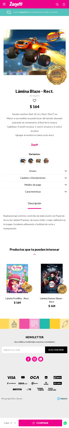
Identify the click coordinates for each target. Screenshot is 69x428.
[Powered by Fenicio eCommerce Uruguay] (62, 398)
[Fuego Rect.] (38, 161)
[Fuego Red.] (46, 161)
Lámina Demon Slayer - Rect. (51, 300)
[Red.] (30, 161)
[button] (63, 281)
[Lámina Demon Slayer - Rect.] (51, 278)
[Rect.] (23, 161)
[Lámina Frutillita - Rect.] (17, 278)
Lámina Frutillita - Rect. (17, 298)
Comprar (42, 423)
